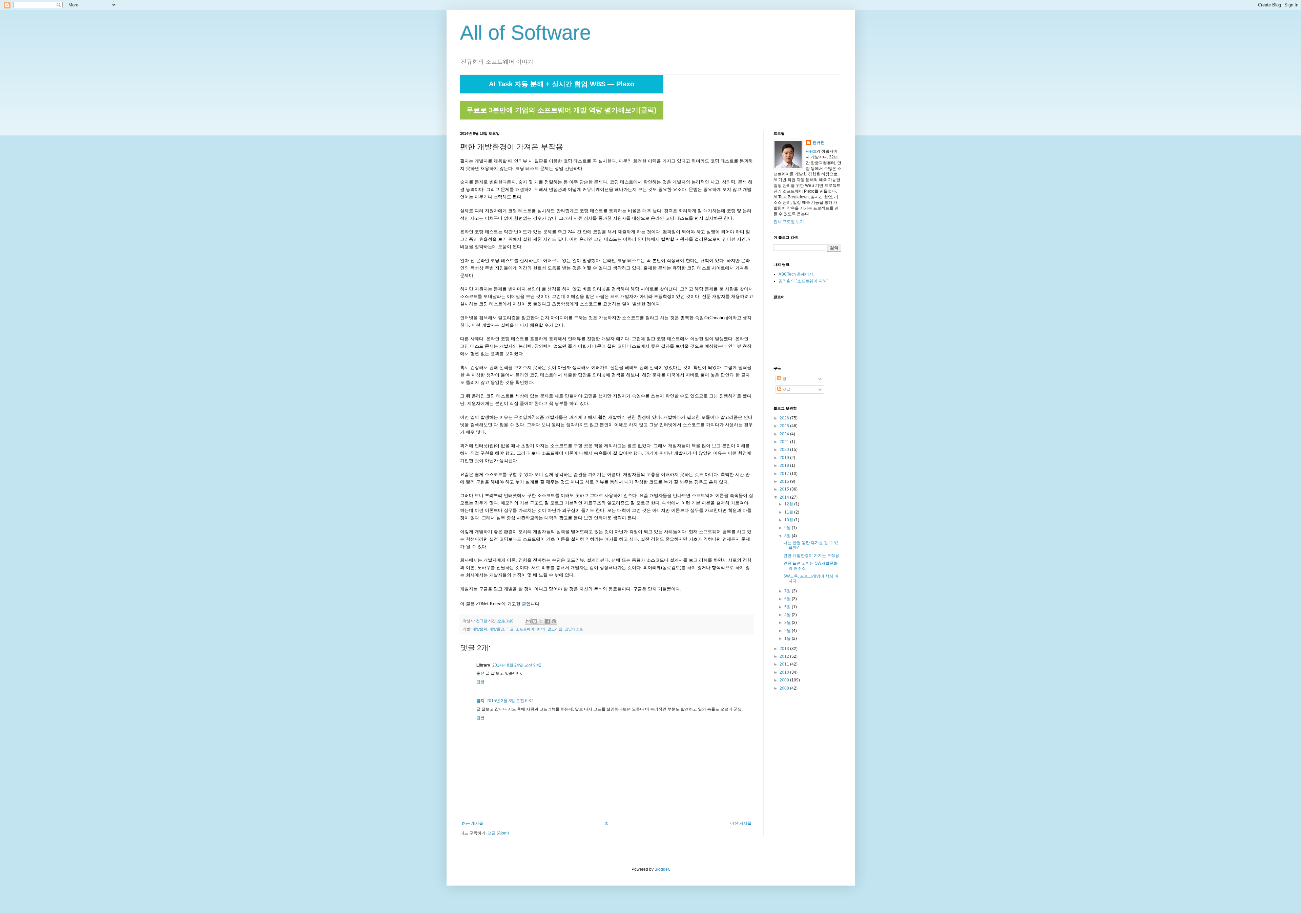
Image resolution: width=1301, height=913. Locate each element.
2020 (785, 449)
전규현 (818, 142)
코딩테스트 (573, 629)
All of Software (525, 32)
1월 (788, 638)
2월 (788, 630)
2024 (785, 434)
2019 (785, 457)
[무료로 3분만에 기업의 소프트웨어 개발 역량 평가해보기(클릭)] (561, 118)
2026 (785, 418)
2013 (785, 648)
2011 (785, 664)
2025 (785, 425)
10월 (789, 520)
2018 (785, 465)
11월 (789, 512)
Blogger (662, 869)
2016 (785, 481)
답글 (480, 681)
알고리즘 (555, 629)
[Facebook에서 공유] (547, 621)
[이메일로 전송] (528, 621)
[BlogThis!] (534, 621)
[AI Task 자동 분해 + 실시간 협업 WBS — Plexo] (561, 92)
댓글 (785, 389)
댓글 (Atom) (498, 833)
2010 (785, 672)
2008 (785, 688)
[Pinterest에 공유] (554, 621)
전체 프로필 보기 (788, 221)
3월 (788, 622)
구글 (510, 629)
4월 (788, 614)
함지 (480, 700)
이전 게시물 (740, 823)
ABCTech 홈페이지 (796, 274)
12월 (789, 504)
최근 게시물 (472, 823)
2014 (785, 497)
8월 (788, 536)
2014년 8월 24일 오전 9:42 (516, 665)
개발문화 (479, 629)
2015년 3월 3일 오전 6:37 (510, 700)
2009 (785, 680)
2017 (785, 473)
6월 (788, 598)
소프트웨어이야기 (530, 629)
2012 (785, 656)
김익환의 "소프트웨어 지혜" (803, 281)
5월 (788, 607)
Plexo (811, 151)
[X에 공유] (541, 621)
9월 (788, 527)
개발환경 (496, 629)
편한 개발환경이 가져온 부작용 (811, 555)
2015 (785, 489)
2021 (785, 441)
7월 (788, 591)
